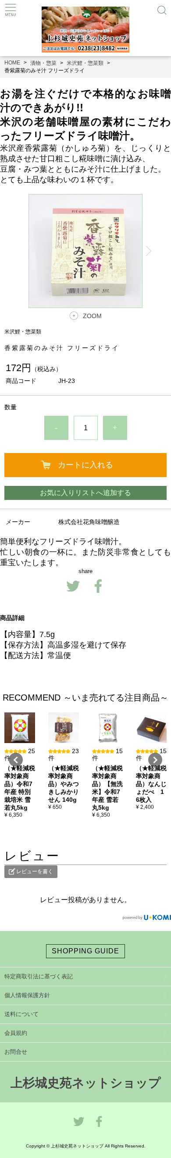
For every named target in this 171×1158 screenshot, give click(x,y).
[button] (16, 760)
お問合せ (15, 1051)
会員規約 (15, 1033)
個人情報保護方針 (27, 995)
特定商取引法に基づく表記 (38, 976)
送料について (21, 1014)
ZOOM (92, 315)
